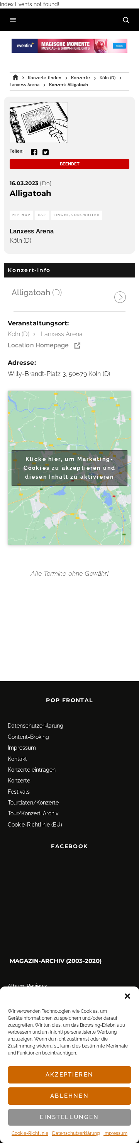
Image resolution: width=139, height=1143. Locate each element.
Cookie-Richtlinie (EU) (35, 825)
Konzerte (19, 780)
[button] (127, 996)
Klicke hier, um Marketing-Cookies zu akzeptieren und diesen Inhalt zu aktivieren (69, 468)
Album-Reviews (27, 986)
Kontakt (17, 759)
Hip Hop (21, 215)
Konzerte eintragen (32, 770)
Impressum (115, 1133)
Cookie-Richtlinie (30, 1133)
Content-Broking (28, 737)
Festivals (19, 792)
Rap (42, 215)
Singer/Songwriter (77, 215)
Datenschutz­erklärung (76, 1133)
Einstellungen (69, 1117)
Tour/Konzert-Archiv (33, 814)
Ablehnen (69, 1095)
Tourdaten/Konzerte (33, 802)
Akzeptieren (69, 1074)
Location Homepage (38, 345)
